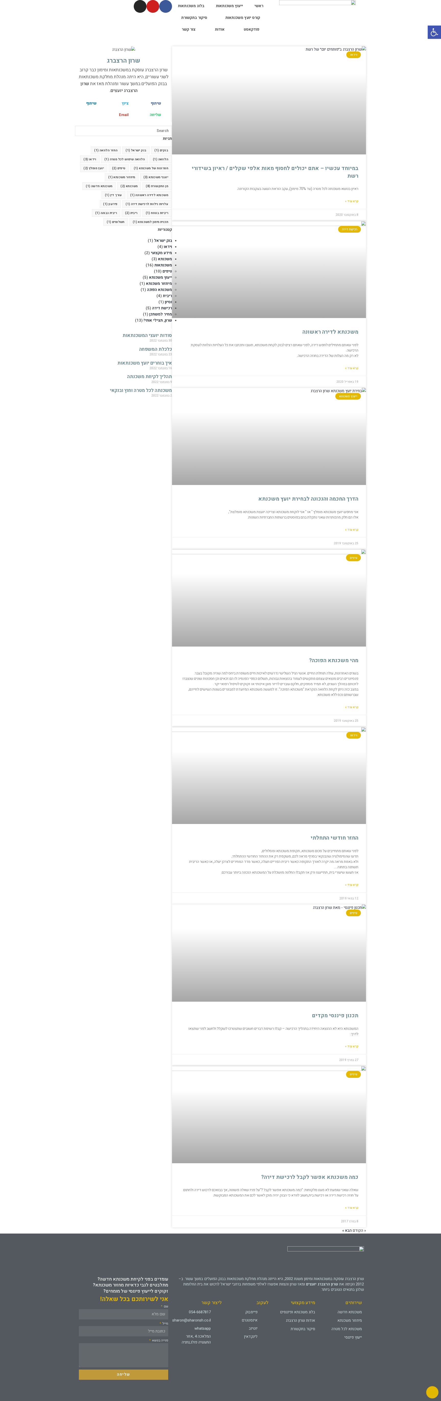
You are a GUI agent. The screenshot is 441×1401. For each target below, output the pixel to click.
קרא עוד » (351, 201)
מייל (165, 1323)
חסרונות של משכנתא (151, 168)
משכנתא (129, 186)
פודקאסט (251, 29)
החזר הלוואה (105, 150)
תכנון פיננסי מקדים (335, 1016)
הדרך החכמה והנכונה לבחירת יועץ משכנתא (308, 499)
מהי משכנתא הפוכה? (333, 660)
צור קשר (188, 29)
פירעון (110, 204)
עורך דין (113, 195)
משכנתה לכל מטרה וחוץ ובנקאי (141, 390)
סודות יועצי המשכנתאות (147, 335)
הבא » (347, 1230)
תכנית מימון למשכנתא (150, 222)
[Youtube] (152, 6)
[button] (156, 103)
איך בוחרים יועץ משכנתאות (144, 363)
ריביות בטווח (157, 213)
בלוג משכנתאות (191, 6)
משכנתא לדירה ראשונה (330, 332)
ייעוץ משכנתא (160, 277)
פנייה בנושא (159, 1340)
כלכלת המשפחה (155, 349)
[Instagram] (140, 6)
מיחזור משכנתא (121, 177)
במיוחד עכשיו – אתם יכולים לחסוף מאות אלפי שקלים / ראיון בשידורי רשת (275, 172)
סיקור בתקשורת (194, 17)
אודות (220, 29)
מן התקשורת (157, 186)
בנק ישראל (136, 150)
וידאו (89, 159)
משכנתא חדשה (99, 186)
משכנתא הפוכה (159, 289)
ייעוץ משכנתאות (229, 6)
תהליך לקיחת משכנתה (149, 376)
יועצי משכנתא (155, 177)
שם (165, 1306)
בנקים (161, 150)
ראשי (258, 6)
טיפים (119, 168)
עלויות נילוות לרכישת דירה (147, 204)
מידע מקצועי (161, 253)
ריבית (131, 213)
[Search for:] (123, 130)
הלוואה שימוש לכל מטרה (124, 159)
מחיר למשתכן (160, 314)
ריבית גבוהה (106, 213)
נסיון (168, 302)
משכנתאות (163, 265)
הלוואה (160, 159)
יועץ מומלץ (93, 168)
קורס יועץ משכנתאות (242, 17)
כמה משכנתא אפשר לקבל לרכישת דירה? (309, 1177)
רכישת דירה (162, 308)
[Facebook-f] (165, 6)
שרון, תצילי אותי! (158, 320)
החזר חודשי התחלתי (334, 838)
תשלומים (115, 222)
